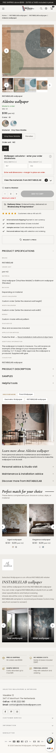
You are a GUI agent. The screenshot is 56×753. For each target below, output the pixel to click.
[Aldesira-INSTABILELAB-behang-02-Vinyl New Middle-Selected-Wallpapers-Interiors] (30, 85)
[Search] (41, 8)
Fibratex (29, 136)
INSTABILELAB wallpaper (18, 16)
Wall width (10, 162)
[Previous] (6, 50)
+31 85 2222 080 (17, 701)
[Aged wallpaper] (14, 520)
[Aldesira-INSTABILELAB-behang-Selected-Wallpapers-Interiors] (42, 85)
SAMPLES (7, 376)
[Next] (49, 50)
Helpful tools (10, 383)
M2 (5, 148)
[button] (51, 8)
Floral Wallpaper (26, 394)
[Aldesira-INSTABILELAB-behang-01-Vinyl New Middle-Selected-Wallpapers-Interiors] (19, 85)
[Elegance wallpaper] (41, 520)
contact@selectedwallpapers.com (25, 704)
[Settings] (46, 8)
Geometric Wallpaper (13, 399)
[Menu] (3, 8)
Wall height (35, 162)
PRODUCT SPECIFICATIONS (18, 251)
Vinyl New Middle (12, 136)
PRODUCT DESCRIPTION (16, 369)
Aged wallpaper (14, 539)
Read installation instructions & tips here (35, 337)
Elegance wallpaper (41, 539)
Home (4, 16)
